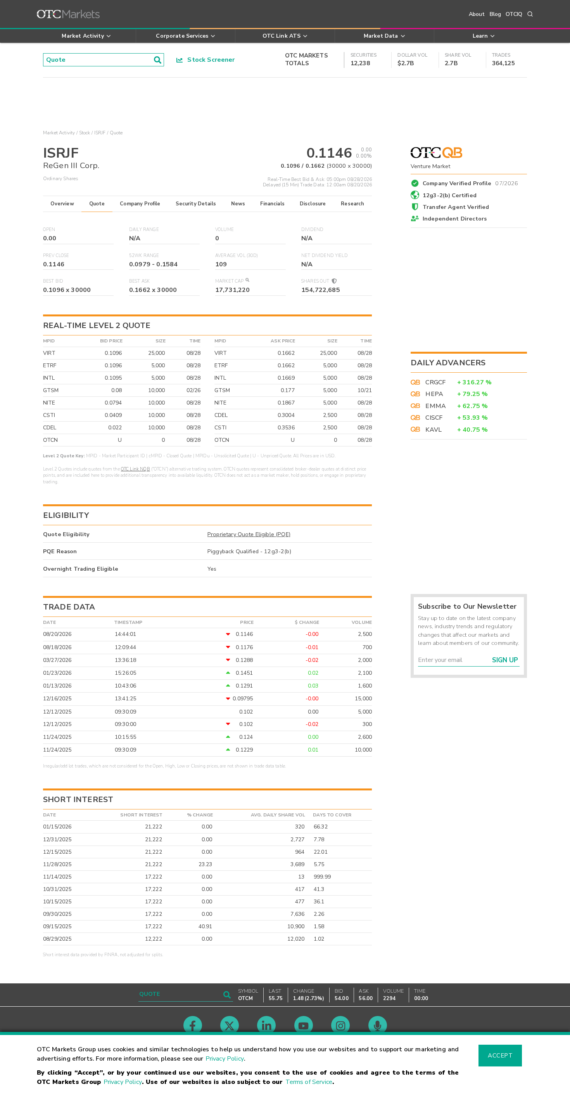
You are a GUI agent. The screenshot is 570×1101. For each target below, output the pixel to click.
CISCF (433, 417)
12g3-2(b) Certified (450, 195)
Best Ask (139, 281)
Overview (62, 203)
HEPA (434, 394)
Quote (97, 203)
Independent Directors (455, 218)
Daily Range (144, 230)
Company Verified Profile (470, 182)
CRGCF (435, 382)
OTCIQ (514, 14)
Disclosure (313, 203)
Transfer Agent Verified (456, 207)
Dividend (312, 230)
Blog (495, 14)
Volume (224, 230)
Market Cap (229, 281)
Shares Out (316, 281)
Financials (272, 203)
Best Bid (53, 281)
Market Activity (59, 133)
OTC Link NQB (135, 469)
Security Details (196, 203)
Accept (500, 1055)
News (238, 203)
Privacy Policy (225, 1058)
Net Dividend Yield (324, 256)
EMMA (435, 406)
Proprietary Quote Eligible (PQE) (248, 534)
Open (49, 230)
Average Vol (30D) (236, 256)
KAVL (433, 429)
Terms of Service (308, 1082)
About (477, 14)
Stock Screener (209, 60)
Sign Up (505, 660)
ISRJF (100, 133)
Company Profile (140, 203)
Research (352, 203)
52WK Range (144, 256)
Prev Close (56, 256)
